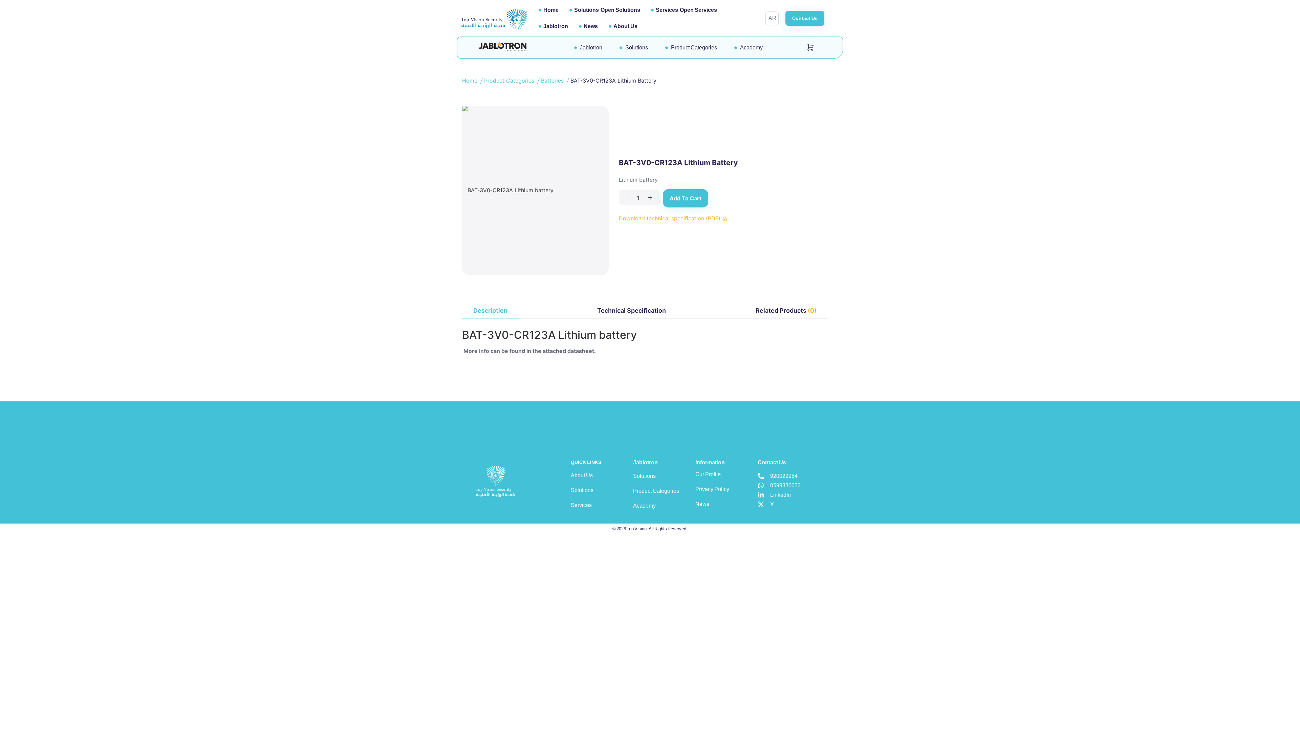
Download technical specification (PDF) (670, 218)
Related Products (786, 310)
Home (551, 10)
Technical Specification (631, 310)
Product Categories (510, 80)
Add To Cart (685, 198)
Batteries (553, 80)
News (591, 26)
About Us (625, 26)
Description (490, 310)
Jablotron (555, 26)
